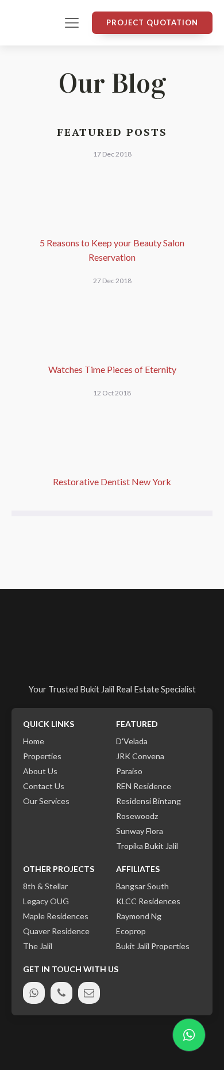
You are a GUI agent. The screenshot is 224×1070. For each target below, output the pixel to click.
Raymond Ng (138, 916)
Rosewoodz (137, 816)
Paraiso (129, 771)
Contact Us (43, 786)
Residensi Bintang (148, 801)
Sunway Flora (139, 831)
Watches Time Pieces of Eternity (112, 369)
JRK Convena (140, 756)
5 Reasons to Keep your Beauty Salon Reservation (112, 250)
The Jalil (37, 946)
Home (33, 741)
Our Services (46, 801)
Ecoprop (131, 931)
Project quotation (152, 22)
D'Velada (132, 741)
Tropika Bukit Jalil (147, 846)
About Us (40, 771)
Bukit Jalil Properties (153, 946)
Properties (42, 756)
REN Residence (143, 786)
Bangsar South (142, 886)
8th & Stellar (45, 886)
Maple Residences (55, 916)
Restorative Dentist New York (112, 481)
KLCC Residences (148, 901)
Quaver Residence (56, 931)
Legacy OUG (46, 901)
